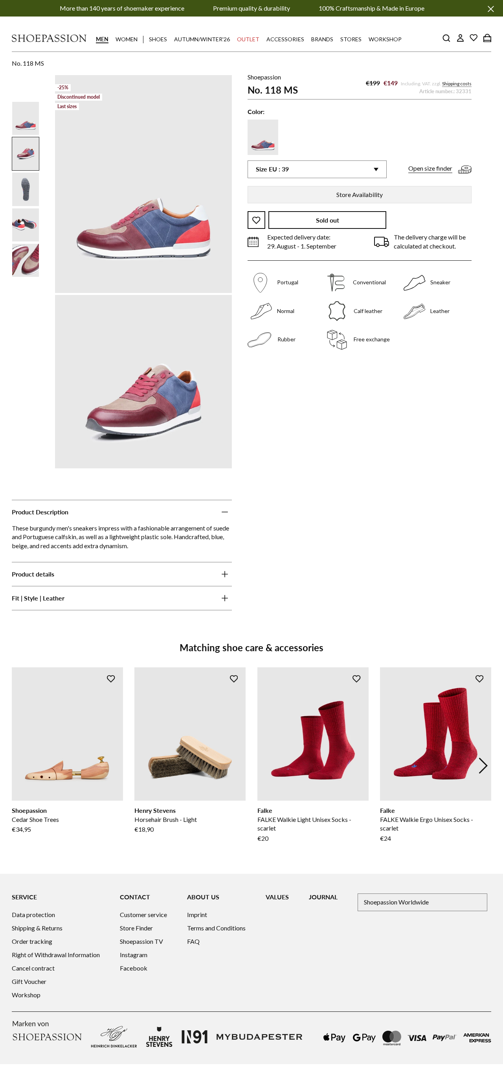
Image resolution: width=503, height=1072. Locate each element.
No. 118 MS (28, 63)
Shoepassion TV (141, 941)
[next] (483, 766)
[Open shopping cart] (487, 37)
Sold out (327, 220)
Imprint (197, 914)
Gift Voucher (29, 981)
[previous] (20, 766)
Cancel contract (33, 968)
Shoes (158, 39)
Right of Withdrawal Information (56, 954)
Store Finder (136, 928)
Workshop (385, 39)
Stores (351, 39)
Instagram (133, 954)
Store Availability (359, 194)
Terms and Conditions (216, 928)
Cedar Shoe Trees (35, 819)
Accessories (285, 39)
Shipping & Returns (37, 928)
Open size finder (430, 168)
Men (102, 39)
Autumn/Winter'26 (202, 39)
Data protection (33, 914)
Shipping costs (457, 84)
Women (127, 39)
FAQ (193, 941)
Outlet (248, 39)
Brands (322, 39)
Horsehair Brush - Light (165, 819)
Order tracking (32, 941)
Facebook (133, 968)
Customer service (143, 914)
